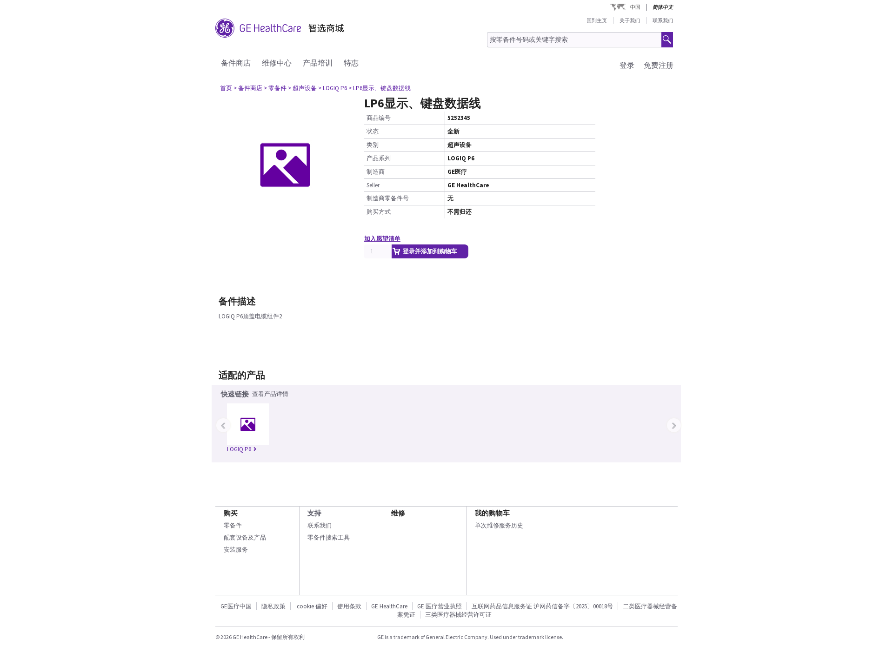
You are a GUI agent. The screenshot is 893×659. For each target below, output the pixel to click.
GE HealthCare (389, 606)
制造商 (376, 172)
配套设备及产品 (245, 537)
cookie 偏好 (312, 606)
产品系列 (379, 158)
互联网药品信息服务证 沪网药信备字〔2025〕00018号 (542, 606)
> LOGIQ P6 (332, 88)
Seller (373, 185)
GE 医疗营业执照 (439, 606)
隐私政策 (273, 606)
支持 (314, 512)
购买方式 (379, 212)
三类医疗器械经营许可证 (458, 615)
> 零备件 (275, 88)
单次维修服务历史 (499, 525)
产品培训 (318, 62)
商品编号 (379, 118)
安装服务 (236, 550)
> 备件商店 (247, 88)
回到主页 (596, 20)
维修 (398, 512)
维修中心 (277, 62)
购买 (231, 512)
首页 (226, 88)
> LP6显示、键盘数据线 (379, 88)
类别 (373, 145)
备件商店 (236, 62)
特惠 (351, 62)
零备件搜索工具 (328, 537)
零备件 (233, 525)
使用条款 (349, 606)
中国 (635, 7)
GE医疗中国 (236, 606)
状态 (373, 131)
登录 (627, 65)
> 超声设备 (302, 88)
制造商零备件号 (388, 198)
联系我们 (663, 20)
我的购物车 (492, 512)
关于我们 (630, 20)
